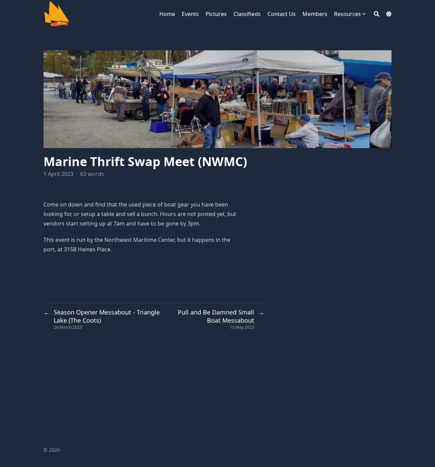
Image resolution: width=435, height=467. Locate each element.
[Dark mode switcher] (389, 14)
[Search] (376, 14)
